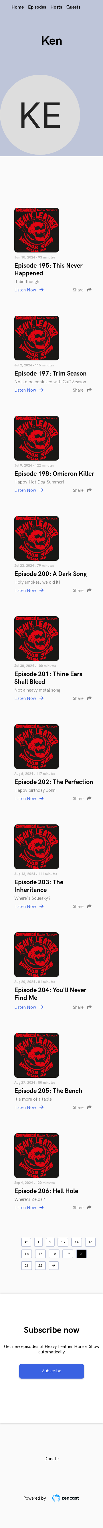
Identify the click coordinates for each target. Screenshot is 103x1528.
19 (68, 1254)
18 (54, 1254)
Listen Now (25, 290)
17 (40, 1254)
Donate (51, 1459)
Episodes (37, 7)
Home (17, 7)
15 (90, 1242)
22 (40, 1266)
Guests (73, 7)
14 (77, 1242)
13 (63, 1242)
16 (27, 1254)
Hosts (56, 7)
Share (79, 290)
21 (27, 1266)
